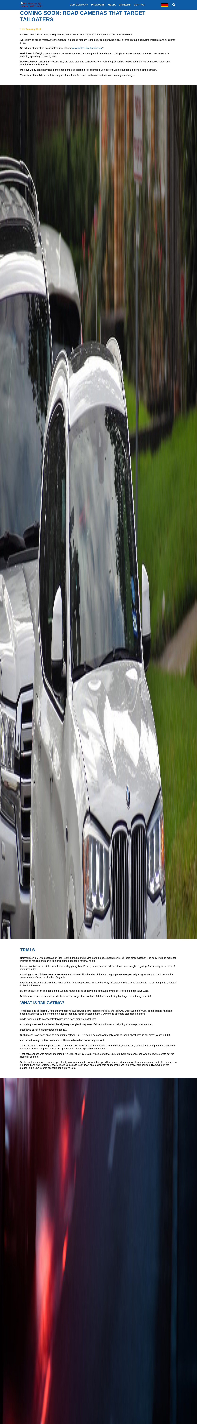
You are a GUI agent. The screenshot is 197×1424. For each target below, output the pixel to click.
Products (98, 4)
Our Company (79, 4)
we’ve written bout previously (86, 48)
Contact (140, 4)
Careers (125, 4)
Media (112, 4)
